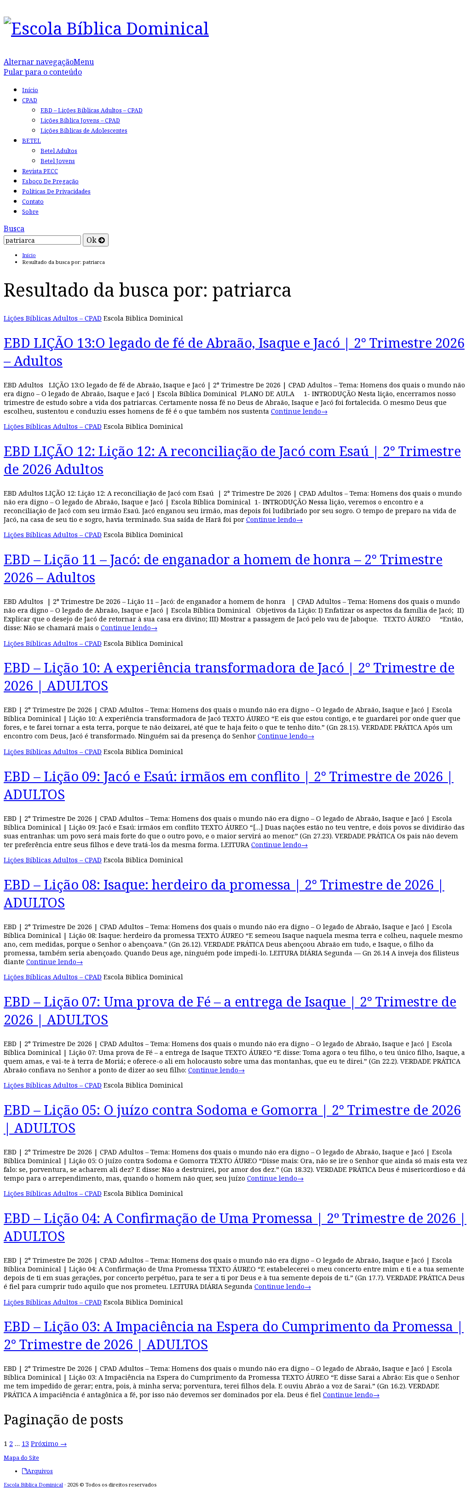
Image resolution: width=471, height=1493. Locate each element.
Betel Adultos (58, 151)
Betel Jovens (57, 161)
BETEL (31, 141)
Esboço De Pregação (50, 181)
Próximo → (49, 1443)
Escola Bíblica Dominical (33, 1484)
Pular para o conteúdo (43, 72)
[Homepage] (106, 28)
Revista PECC (40, 171)
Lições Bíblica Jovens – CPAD (80, 120)
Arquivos (40, 1471)
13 (25, 1443)
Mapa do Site (21, 1458)
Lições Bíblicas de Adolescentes (83, 131)
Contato (33, 201)
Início (30, 90)
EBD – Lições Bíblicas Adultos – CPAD (91, 110)
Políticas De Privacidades (56, 191)
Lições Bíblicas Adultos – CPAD (53, 318)
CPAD (29, 100)
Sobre (30, 212)
